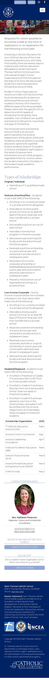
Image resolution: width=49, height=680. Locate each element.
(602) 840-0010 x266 (24, 531)
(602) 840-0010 (17, 592)
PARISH (31, 2)
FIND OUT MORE (24, 568)
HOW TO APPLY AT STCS (24, 547)
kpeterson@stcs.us (25, 528)
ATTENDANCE (20, 2)
